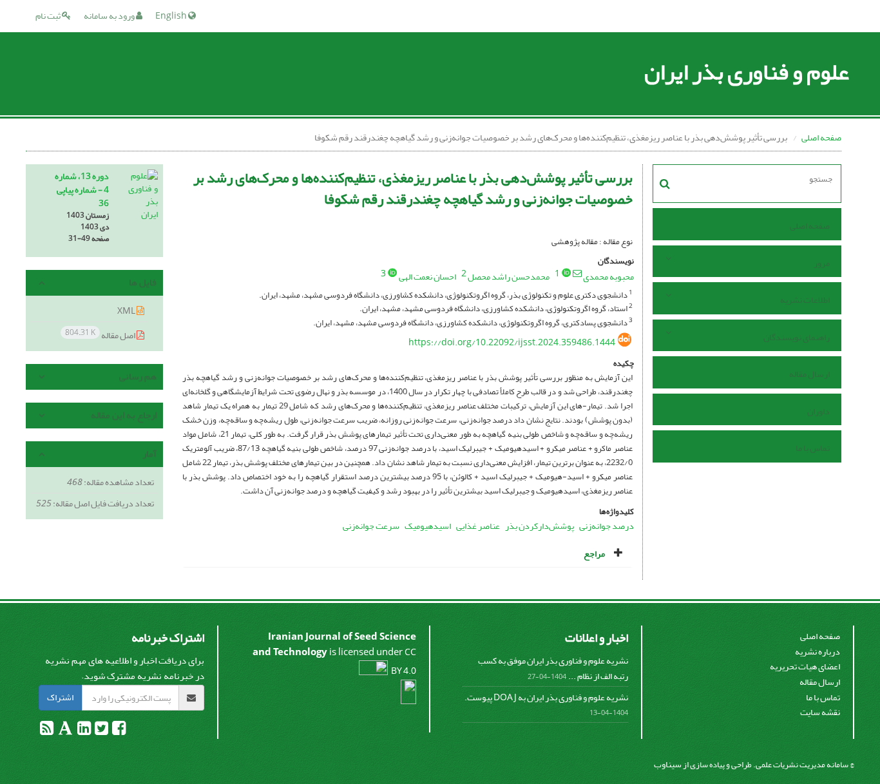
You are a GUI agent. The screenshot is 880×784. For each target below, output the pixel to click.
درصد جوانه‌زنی (606, 526)
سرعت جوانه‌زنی (371, 526)
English (171, 15)
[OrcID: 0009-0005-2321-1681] (566, 272)
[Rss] (47, 731)
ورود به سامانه (110, 15)
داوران (818, 411)
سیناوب (668, 764)
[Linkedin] (83, 731)
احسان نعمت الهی (427, 276)
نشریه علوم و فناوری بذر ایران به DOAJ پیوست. (546, 697)
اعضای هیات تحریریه (805, 666)
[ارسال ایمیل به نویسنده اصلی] (577, 273)
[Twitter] (101, 731)
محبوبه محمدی (608, 276)
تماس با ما (813, 448)
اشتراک (60, 697)
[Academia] (65, 731)
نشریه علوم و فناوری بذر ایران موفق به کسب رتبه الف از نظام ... (553, 668)
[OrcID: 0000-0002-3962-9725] (392, 272)
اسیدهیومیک (428, 526)
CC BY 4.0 (403, 662)
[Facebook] (118, 731)
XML (127, 311)
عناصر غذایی (478, 526)
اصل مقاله (101, 334)
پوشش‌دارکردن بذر (539, 526)
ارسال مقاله (809, 374)
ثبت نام (48, 15)
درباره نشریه (817, 651)
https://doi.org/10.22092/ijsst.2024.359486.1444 (511, 342)
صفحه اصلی (821, 137)
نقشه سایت (820, 712)
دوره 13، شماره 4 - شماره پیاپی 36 (82, 189)
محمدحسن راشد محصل (509, 276)
